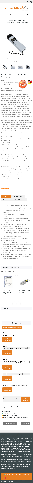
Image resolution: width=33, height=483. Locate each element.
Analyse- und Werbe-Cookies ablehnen (17, 478)
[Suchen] (27, 14)
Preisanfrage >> (6, 189)
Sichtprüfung (10, 22)
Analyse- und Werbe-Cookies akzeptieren (17, 474)
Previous (3, 67)
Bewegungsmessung (20, 20)
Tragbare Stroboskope (21, 22)
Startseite (10, 20)
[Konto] (28, 2)
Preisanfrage (7, 340)
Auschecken (25, 423)
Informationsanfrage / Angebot (12, 327)
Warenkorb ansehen (10, 423)
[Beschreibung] (27, 348)
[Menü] (2, 2)
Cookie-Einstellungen (7, 481)
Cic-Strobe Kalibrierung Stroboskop (7, 292)
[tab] (6, 196)
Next (30, 67)
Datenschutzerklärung (8, 468)
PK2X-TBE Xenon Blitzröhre (24, 291)
